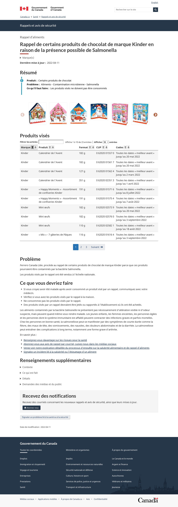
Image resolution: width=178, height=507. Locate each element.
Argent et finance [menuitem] (120, 464)
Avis (88, 499)
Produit (43, 147)
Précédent (22, 115)
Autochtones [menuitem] (118, 475)
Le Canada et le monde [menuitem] (122, 458)
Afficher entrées (105, 142)
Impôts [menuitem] (69, 458)
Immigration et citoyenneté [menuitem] (32, 464)
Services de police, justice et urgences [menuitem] (83, 481)
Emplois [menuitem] (23, 458)
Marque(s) (28, 57)
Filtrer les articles (29, 141)
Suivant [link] (95, 247)
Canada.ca (25, 16)
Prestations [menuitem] (25, 481)
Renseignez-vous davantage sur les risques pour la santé (55, 340)
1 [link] (76, 247)
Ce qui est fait (30, 372)
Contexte (27, 367)
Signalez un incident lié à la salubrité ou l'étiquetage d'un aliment (60, 351)
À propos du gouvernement (124, 450)
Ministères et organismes (77, 450)
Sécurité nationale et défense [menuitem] (79, 470)
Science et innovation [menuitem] (122, 470)
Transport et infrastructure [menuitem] (78, 487)
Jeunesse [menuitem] (116, 487)
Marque (25, 147)
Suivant (155, 115)
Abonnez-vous (32, 407)
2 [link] (82, 247)
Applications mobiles (47, 499)
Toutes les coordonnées (31, 450)
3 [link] (87, 247)
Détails (26, 378)
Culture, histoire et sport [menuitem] (77, 475)
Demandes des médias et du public (42, 384)
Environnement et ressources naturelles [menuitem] (84, 464)
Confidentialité (100, 499)
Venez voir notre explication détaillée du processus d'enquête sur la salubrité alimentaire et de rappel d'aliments (86, 348)
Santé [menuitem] (22, 487)
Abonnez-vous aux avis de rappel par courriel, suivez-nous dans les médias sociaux (70, 344)
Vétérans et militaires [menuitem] (122, 481)
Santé (35, 16)
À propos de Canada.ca (71, 499)
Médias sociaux (27, 499)
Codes (119, 147)
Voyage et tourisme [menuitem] (29, 470)
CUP (98, 147)
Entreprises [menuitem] (25, 475)
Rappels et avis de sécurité (53, 16)
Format (83, 147)
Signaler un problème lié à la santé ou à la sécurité (45, 417)
